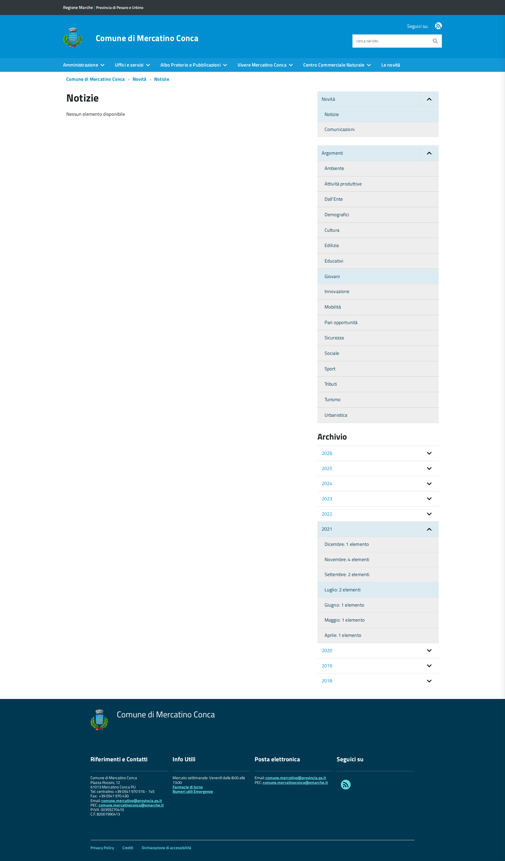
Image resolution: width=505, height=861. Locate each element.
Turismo (333, 399)
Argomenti (332, 153)
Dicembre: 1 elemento (347, 544)
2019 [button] (327, 665)
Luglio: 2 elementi (343, 589)
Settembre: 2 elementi (347, 574)
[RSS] (438, 26)
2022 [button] (327, 513)
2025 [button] (327, 468)
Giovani (332, 276)
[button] (429, 99)
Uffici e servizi (129, 64)
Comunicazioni (340, 129)
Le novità (390, 64)
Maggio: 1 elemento (345, 619)
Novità (140, 79)
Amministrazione (80, 64)
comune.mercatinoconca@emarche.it (131, 805)
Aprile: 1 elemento (343, 635)
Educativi (334, 260)
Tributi (331, 383)
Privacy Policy (102, 848)
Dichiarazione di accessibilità (166, 848)
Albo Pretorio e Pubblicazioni (190, 64)
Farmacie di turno (188, 787)
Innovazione (337, 291)
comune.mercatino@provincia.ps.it (131, 801)
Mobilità (333, 306)
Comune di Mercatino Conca (147, 38)
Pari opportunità (341, 322)
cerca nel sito (367, 41)
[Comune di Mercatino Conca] (73, 37)
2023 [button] (327, 498)
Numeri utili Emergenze (193, 791)
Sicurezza (334, 337)
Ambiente (334, 168)
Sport (330, 368)
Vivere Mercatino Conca (262, 64)
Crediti (127, 848)
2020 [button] (327, 650)
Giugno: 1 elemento (344, 604)
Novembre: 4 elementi (347, 559)
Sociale (332, 353)
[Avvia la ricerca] (435, 41)
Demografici (337, 214)
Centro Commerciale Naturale (334, 64)
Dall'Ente (334, 199)
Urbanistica (336, 415)
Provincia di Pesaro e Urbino (119, 7)
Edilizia (332, 245)
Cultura (332, 230)
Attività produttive (343, 183)
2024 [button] (327, 483)
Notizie (161, 79)
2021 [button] (327, 528)
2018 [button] (327, 680)
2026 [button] (327, 453)
